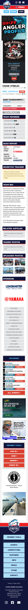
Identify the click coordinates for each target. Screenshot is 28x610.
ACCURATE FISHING (14, 347)
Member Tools (14, 537)
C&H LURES (14, 308)
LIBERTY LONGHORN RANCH (14, 323)
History (7, 102)
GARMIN (14, 341)
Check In (13, 465)
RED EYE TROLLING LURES (14, 332)
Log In (13, 451)
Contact (14, 575)
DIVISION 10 (14, 74)
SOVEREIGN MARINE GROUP (14, 335)
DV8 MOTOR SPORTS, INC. (14, 314)
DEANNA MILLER (8, 134)
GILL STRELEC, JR (9, 124)
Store (14, 570)
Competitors (14, 550)
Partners (14, 555)
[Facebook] (12, 603)
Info (9, 367)
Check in (19, 367)
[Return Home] (6, 5)
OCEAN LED (14, 326)
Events (14, 545)
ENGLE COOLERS (14, 317)
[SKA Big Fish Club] (24, 88)
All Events (13, 393)
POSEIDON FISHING (14, 329)
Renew (13, 11)
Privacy (10, 583)
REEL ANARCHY (14, 64)
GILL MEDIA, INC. (14, 320)
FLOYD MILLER (8, 120)
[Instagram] (6, 603)
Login (21, 11)
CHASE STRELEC (8, 127)
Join (6, 11)
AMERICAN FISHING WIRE (14, 349)
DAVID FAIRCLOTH (9, 137)
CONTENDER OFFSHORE (14, 311)
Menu (21, 7)
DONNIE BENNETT (9, 131)
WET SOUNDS (14, 344)
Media (14, 565)
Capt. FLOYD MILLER (14, 71)
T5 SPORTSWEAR (14, 338)
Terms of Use (16, 583)
